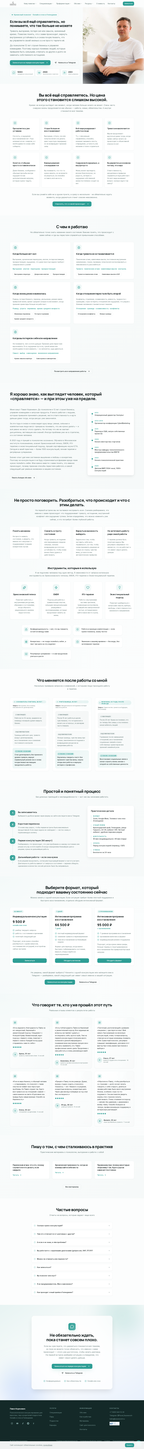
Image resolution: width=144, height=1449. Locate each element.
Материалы (84, 1421)
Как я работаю (85, 1417)
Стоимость (100, 4)
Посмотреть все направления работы (70, 371)
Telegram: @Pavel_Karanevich (121, 1415)
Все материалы (72, 1187)
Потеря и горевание (42, 314)
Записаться (128, 3)
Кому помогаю (29, 4)
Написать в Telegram (67, 63)
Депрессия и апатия (41, 274)
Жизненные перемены (22, 314)
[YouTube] (17, 1423)
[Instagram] (12, 1423)
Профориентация (62, 4)
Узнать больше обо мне (21, 478)
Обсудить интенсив (72, 960)
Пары (52, 1417)
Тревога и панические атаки (88, 274)
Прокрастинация (59, 274)
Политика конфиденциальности (67, 1441)
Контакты (111, 4)
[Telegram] (28, 1423)
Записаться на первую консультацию (28, 63)
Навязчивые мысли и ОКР (111, 274)
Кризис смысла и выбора (23, 358)
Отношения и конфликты (86, 314)
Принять (130, 1445)
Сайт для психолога (87, 1425)
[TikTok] (23, 1423)
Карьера (53, 1425)
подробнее (47, 1445)
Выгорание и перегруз (22, 274)
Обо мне (77, 4)
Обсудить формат (114, 960)
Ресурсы (88, 4)
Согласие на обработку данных (91, 1441)
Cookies (107, 1441)
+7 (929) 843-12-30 (117, 1412)
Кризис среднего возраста (23, 319)
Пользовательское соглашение (123, 1441)
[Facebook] (34, 1423)
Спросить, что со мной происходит (70, 204)
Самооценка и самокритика (46, 358)
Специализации (46, 4)
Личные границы (105, 314)
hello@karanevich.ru (117, 1419)
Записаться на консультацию (59, 982)
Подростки (54, 1421)
